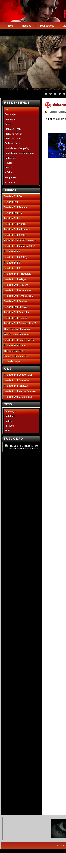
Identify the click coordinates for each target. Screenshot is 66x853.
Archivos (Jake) (13, 138)
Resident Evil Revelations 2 (18, 295)
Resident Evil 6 (12, 268)
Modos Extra (11, 182)
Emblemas (10, 158)
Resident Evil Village (15, 279)
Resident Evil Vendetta (16, 385)
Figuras (8, 162)
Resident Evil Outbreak (16, 318)
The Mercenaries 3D (14, 351)
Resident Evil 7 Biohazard (17, 273)
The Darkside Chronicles (17, 334)
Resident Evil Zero (13, 196)
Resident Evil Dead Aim (16, 312)
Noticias (26, 25)
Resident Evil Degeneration (18, 374)
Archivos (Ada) (12, 143)
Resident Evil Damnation (17, 380)
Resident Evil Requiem (16, 284)
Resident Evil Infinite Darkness (20, 391)
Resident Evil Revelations (17, 290)
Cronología (10, 411)
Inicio (11, 25)
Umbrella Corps (12, 361)
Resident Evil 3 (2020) (15, 235)
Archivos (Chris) (13, 133)
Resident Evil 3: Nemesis (17, 229)
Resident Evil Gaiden (15, 345)
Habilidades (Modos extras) (19, 153)
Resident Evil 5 (12, 262)
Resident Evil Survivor (15, 301)
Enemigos (10, 119)
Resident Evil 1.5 (13, 213)
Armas (8, 124)
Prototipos (10, 416)
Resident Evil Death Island (18, 396)
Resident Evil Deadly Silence (19, 340)
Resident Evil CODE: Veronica (20, 240)
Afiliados (9, 425)
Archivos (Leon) (13, 129)
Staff (7, 430)
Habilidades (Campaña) (17, 148)
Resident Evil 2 (12, 218)
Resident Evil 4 (12, 251)
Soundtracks (47, 25)
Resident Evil (11, 201)
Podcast (9, 421)
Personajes (10, 114)
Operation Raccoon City (16, 356)
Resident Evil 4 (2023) (15, 257)
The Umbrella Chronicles (17, 329)
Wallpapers (10, 177)
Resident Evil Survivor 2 (16, 307)
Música (8, 172)
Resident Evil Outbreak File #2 (20, 323)
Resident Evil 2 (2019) (15, 224)
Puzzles (9, 167)
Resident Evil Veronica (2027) (19, 246)
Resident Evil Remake (15, 207)
